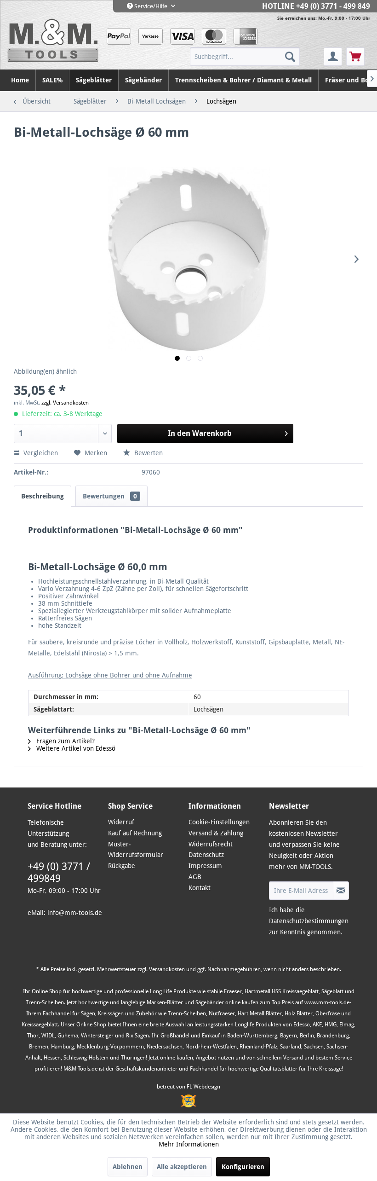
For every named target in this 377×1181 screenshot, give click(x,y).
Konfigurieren (243, 1166)
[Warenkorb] (355, 56)
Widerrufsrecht (210, 844)
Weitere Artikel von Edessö (74, 748)
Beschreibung (42, 496)
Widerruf (121, 822)
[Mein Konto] (333, 56)
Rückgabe (121, 865)
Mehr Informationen (189, 1144)
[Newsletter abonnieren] (341, 890)
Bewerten (147, 453)
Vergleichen (40, 453)
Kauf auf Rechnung (135, 833)
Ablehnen (128, 1166)
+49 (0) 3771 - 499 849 (333, 6)
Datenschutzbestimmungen (308, 921)
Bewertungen (110, 496)
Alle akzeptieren (182, 1166)
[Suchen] (290, 56)
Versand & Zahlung (215, 833)
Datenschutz (206, 854)
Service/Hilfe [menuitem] (151, 6)
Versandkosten (167, 969)
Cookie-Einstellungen (219, 822)
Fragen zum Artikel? (64, 741)
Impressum (205, 865)
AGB (194, 876)
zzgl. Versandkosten (65, 402)
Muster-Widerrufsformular (135, 849)
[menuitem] (256, 56)
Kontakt (199, 888)
